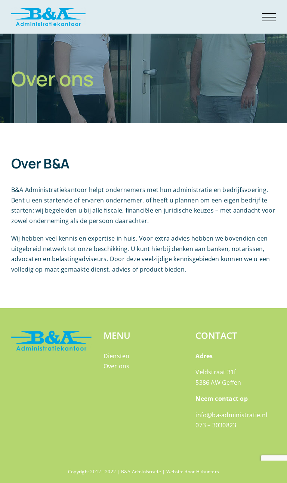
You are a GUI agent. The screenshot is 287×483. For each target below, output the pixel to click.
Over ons (117, 366)
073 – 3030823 (215, 425)
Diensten (117, 356)
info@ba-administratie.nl (231, 415)
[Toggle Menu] (269, 17)
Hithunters (207, 471)
